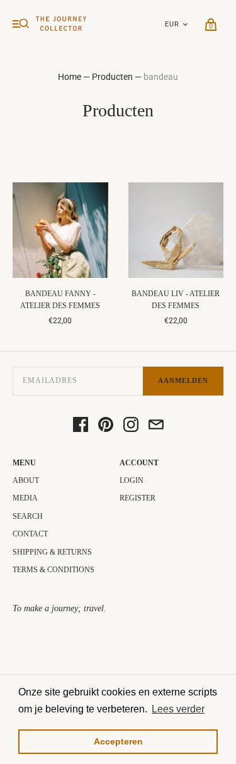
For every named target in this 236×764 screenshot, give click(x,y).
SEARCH (28, 516)
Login (131, 480)
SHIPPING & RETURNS (52, 552)
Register (137, 498)
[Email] (156, 425)
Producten (113, 77)
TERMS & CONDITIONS (53, 569)
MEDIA (25, 498)
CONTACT (30, 533)
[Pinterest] (105, 425)
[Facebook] (80, 425)
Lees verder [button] (178, 709)
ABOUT (26, 480)
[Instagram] (130, 425)
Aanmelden (183, 380)
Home (69, 77)
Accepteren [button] (118, 741)
